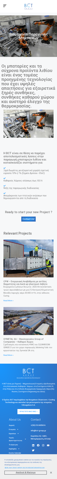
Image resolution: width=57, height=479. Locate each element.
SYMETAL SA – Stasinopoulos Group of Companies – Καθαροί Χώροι (23, 340)
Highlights (13, 449)
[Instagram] (43, 445)
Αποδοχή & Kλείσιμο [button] (26, 472)
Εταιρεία (12, 429)
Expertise (12, 434)
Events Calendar (15, 453)
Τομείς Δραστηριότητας (15, 439)
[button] (6, 129)
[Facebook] (38, 445)
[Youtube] (48, 445)
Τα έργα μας (13, 445)
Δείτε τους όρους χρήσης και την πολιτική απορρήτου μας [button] (25, 467)
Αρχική (11, 425)
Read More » (8, 301)
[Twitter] (33, 450)
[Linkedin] (33, 445)
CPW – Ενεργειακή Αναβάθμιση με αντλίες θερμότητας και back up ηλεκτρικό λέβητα (25, 282)
